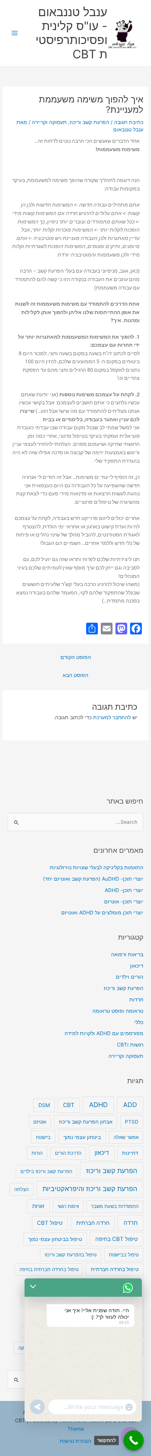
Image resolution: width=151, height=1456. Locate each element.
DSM (44, 1105)
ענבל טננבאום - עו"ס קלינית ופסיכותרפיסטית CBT (71, 33)
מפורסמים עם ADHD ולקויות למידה (104, 1033)
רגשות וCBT (130, 1045)
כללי (138, 1022)
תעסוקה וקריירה (49, 122)
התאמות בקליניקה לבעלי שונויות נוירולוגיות (96, 867)
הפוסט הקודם (75, 657)
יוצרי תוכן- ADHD (124, 890)
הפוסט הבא (75, 675)
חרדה (131, 1222)
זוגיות (38, 1205)
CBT (68, 1105)
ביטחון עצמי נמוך (82, 1137)
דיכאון (136, 966)
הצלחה (21, 1189)
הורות (37, 1153)
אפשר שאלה (126, 1137)
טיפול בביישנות (124, 1254)
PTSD (132, 1122)
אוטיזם (39, 1122)
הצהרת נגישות (75, 1441)
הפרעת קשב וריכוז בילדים (46, 1171)
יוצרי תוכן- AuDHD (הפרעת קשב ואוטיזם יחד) (93, 879)
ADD (130, 1105)
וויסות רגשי (68, 1206)
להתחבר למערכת (112, 717)
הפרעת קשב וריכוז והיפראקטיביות (90, 1189)
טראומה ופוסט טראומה (117, 1011)
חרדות (136, 999)
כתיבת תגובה (128, 122)
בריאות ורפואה (127, 954)
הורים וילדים (129, 977)
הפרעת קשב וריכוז (89, 122)
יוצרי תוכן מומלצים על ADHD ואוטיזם (102, 913)
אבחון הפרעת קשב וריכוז (86, 1122)
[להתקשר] (134, 1440)
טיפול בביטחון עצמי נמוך (55, 1239)
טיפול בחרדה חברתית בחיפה (48, 1269)
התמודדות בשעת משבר (115, 1206)
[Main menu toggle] (14, 33)
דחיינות (130, 1153)
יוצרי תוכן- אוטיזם (123, 901)
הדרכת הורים (68, 1153)
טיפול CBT (50, 1223)
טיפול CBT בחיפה (116, 1238)
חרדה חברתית (93, 1223)
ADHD (98, 1105)
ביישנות (43, 1137)
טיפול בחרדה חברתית (115, 1269)
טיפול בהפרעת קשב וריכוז (70, 1254)
